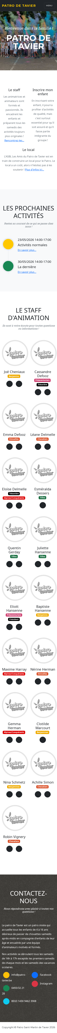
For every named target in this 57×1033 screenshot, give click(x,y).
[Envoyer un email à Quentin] (9, 564)
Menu (49, 5)
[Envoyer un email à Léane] (38, 447)
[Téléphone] (6, 988)
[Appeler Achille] (47, 794)
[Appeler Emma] (19, 447)
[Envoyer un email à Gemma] (9, 740)
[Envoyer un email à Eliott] (9, 627)
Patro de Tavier (19, 6)
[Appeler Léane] (47, 447)
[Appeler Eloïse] (19, 505)
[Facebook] (35, 975)
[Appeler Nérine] (47, 681)
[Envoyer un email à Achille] (38, 794)
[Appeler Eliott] (19, 627)
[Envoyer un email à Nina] (9, 794)
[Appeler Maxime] (19, 681)
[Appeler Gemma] (19, 740)
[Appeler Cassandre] (47, 392)
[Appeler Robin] (19, 849)
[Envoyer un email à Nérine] (38, 681)
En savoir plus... (27, 250)
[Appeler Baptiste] (47, 622)
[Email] (6, 975)
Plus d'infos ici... (34, 169)
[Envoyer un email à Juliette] (38, 564)
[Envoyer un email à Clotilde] (43, 740)
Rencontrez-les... (14, 140)
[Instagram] (35, 984)
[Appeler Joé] (19, 384)
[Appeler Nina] (19, 794)
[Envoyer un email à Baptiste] (38, 622)
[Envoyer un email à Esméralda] (43, 505)
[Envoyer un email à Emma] (9, 447)
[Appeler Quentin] (19, 564)
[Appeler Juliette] (47, 564)
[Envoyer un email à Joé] (9, 384)
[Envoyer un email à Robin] (9, 849)
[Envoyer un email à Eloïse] (9, 505)
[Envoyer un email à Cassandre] (38, 392)
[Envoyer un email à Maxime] (9, 681)
